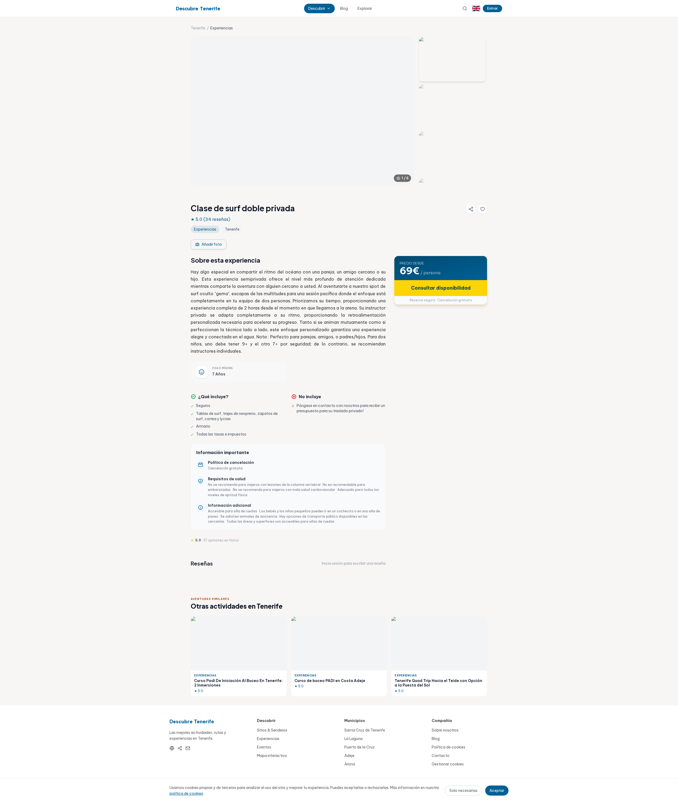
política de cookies (186, 793)
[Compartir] (471, 209)
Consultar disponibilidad (441, 288)
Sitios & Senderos (272, 730)
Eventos (264, 747)
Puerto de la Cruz (359, 747)
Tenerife (198, 28)
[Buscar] (465, 8)
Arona (349, 764)
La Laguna (353, 738)
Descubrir (316, 8)
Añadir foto (212, 244)
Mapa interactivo (272, 755)
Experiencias (268, 738)
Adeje (349, 755)
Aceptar (496, 790)
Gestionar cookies (448, 764)
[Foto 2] (452, 106)
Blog (344, 8)
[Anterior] (199, 110)
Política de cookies (448, 747)
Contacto (440, 755)
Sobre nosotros (445, 730)
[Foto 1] (452, 59)
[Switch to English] (476, 8)
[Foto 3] (452, 153)
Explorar (365, 8)
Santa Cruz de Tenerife (364, 730)
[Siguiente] (405, 110)
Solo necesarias (463, 790)
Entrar (492, 8)
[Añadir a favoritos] (482, 209)
